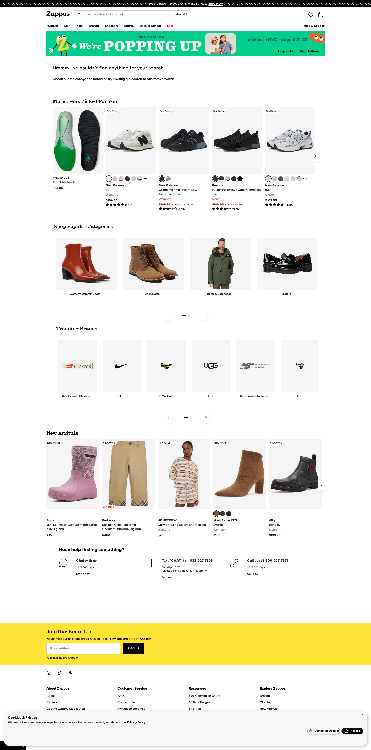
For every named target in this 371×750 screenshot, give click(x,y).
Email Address (60, 648)
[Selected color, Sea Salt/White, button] (109, 179)
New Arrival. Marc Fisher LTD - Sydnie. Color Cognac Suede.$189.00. (239, 488)
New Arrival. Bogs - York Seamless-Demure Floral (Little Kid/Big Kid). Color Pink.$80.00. (72, 488)
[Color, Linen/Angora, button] (133, 179)
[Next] (315, 156)
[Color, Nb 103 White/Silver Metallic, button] (287, 179)
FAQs (121, 696)
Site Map (195, 708)
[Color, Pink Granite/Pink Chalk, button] (115, 179)
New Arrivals (268, 708)
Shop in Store (309, 51)
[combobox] (123, 14)
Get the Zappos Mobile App (65, 708)
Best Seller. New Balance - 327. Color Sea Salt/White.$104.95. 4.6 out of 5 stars (131, 157)
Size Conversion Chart (204, 696)
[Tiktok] (59, 673)
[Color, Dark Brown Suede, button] (229, 514)
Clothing (266, 702)
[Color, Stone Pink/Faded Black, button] (299, 179)
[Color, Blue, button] (234, 179)
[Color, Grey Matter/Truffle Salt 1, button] (293, 179)
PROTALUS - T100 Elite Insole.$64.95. (78, 148)
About (50, 696)
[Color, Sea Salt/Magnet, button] (281, 179)
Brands (265, 696)
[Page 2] (188, 315)
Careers (52, 702)
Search (181, 14)
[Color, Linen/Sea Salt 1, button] (121, 179)
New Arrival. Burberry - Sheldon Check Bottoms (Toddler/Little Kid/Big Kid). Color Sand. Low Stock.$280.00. (128, 488)
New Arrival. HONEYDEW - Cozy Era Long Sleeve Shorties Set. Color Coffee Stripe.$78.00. (184, 488)
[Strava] (70, 673)
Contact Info (126, 702)
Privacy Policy (136, 722)
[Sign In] (310, 14)
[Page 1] (184, 315)
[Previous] (167, 315)
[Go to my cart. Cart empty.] (321, 14)
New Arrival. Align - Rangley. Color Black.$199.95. (295, 488)
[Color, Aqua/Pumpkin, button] (168, 179)
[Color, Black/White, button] (240, 179)
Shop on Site (286, 51)
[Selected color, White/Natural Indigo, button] (268, 179)
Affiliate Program (200, 702)
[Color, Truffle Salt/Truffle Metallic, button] (274, 179)
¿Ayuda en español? (131, 708)
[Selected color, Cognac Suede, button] (216, 514)
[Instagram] (48, 673)
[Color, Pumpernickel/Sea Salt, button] (127, 179)
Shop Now (215, 3)
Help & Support (314, 26)
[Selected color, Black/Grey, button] (162, 179)
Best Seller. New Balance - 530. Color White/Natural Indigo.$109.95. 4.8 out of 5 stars (290, 157)
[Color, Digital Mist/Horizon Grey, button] (140, 179)
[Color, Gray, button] (228, 179)
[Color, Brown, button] (221, 179)
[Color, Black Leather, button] (223, 514)
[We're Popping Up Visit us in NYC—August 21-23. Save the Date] (185, 43)
